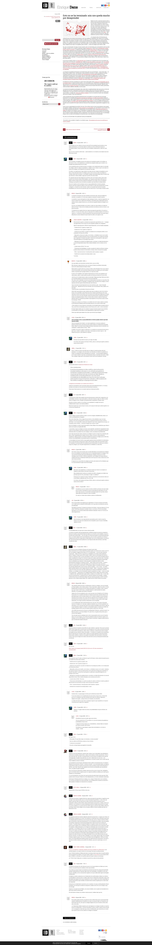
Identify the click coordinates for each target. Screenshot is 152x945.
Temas (91, 7)
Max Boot (81, 78)
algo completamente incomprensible (89, 74)
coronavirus (47, 16)
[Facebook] (102, 5)
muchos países (80, 54)
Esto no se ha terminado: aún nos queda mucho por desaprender (86, 16)
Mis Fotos (70, 930)
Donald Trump (53, 16)
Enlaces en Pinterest (46, 57)
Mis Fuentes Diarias (72, 931)
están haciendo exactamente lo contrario (84, 100)
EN (106, 3)
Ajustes (95, 943)
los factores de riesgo (73, 85)
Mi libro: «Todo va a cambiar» (48, 53)
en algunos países (93, 50)
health (53, 17)
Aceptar (88, 943)
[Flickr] (107, 5)
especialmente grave (81, 60)
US (59, 17)
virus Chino (97, 854)
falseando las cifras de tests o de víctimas (90, 66)
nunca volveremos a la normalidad (86, 107)
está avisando (93, 49)
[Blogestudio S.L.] (101, 936)
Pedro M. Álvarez (77, 795)
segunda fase (89, 48)
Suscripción (81, 934)
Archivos (83, 7)
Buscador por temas (51, 43)
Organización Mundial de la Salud (85, 364)
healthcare (56, 17)
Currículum (81, 930)
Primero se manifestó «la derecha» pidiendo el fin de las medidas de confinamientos (86, 849)
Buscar (57, 40)
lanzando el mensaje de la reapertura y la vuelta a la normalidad (90, 97)
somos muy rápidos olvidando (82, 93)
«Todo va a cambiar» (72, 932)
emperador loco (79, 61)
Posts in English (45, 59)
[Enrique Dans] (48, 5)
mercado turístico (75, 101)
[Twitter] (104, 5)
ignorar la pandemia (100, 64)
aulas (105, 32)
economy (58, 16)
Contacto (98, 7)
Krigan (74, 142)
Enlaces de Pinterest (61, 934)
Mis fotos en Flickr (46, 58)
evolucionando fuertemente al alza (97, 65)
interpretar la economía (101, 109)
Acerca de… (106, 7)
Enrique (67, 7)
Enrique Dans (51, 97)
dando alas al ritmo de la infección (72, 65)
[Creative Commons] (103, 940)
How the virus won (100, 52)
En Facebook (45, 54)
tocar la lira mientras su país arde (94, 61)
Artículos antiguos (46, 55)
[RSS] (109, 5)
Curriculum (44, 50)
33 (58, 21)
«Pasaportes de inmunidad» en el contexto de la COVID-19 (81, 383)
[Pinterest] (105, 5)
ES (108, 3)
